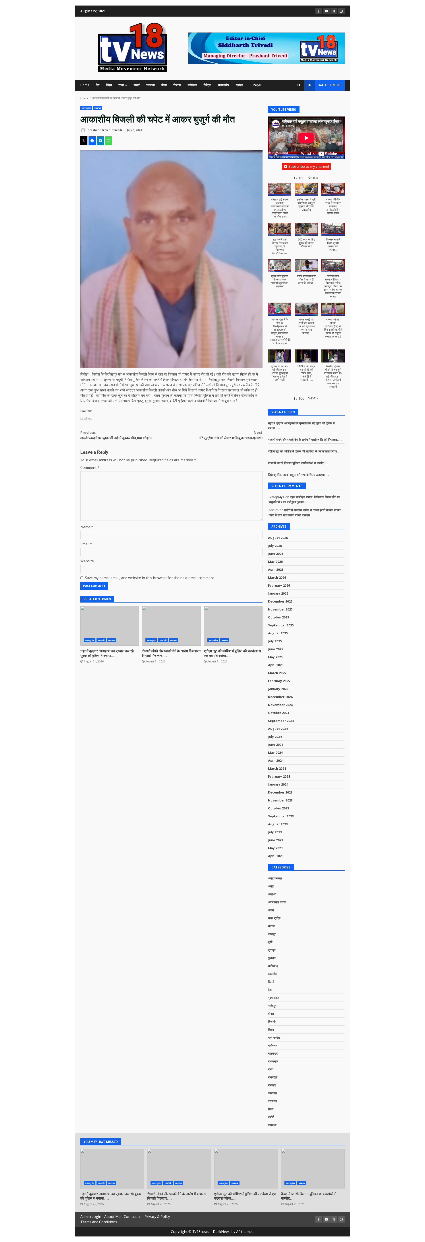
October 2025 (278, 617)
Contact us (132, 1216)
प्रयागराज (273, 998)
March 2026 (277, 577)
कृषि (270, 942)
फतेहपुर (272, 1006)
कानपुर (272, 934)
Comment (89, 467)
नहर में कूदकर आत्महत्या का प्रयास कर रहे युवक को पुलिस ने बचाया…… (109, 626)
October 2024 (278, 713)
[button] (312, 177)
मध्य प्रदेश (274, 1037)
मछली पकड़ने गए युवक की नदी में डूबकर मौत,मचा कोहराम (116, 435)
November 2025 (280, 609)
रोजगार (177, 85)
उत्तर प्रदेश (86, 108)
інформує (276, 497)
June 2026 (275, 553)
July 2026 (275, 546)
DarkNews (221, 1231)
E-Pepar (256, 85)
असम (271, 910)
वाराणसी (272, 1101)
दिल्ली (271, 982)
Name (86, 527)
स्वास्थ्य (150, 85)
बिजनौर (272, 1021)
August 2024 (278, 729)
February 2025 (279, 681)
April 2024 (275, 760)
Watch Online (330, 85)
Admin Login (90, 1216)
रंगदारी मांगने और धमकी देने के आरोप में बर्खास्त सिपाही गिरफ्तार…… (171, 626)
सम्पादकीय (223, 85)
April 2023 (275, 856)
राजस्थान (273, 1061)
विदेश (109, 85)
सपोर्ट (137, 85)
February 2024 (279, 776)
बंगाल (271, 1013)
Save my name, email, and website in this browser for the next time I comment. (150, 577)
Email (86, 544)
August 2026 (278, 538)
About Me (112, 1216)
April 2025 (275, 665)
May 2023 (275, 848)
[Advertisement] (266, 47)
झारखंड (272, 974)
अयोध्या (272, 894)
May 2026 (275, 561)
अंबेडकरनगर (275, 878)
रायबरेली (101, 640)
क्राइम (239, 85)
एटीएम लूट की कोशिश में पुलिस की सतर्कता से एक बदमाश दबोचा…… (233, 626)
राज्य (121, 85)
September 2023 (281, 816)
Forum (274, 510)
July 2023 (275, 832)
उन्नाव (271, 926)
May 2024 (275, 752)
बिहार (271, 1029)
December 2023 (280, 792)
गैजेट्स (207, 85)
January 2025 (278, 689)
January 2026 (278, 593)
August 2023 (278, 824)
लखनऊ (98, 108)
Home (84, 85)
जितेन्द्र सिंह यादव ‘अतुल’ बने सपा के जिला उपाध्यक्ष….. (298, 475)
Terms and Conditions (98, 1221)
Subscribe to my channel (308, 166)
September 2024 (281, 721)
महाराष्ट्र (273, 1053)
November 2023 (280, 800)
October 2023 (278, 808)
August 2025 (278, 633)
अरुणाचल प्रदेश (277, 902)
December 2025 (280, 601)
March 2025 (277, 673)
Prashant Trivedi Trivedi (104, 130)
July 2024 (275, 737)
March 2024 (277, 768)
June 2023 (275, 840)
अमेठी (271, 886)
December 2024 (280, 697)
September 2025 (281, 625)
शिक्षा (164, 85)
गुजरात (272, 958)
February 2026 (279, 585)
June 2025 (275, 649)
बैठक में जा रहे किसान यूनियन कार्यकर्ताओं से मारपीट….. (298, 463)
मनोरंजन (192, 85)
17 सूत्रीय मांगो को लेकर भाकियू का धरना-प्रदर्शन (231, 435)
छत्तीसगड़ (273, 966)
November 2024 (280, 705)
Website (87, 561)
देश (97, 85)
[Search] (299, 85)
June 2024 (275, 744)
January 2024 (278, 784)
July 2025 (275, 641)
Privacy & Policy (157, 1216)
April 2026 (275, 569)
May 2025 (275, 657)
